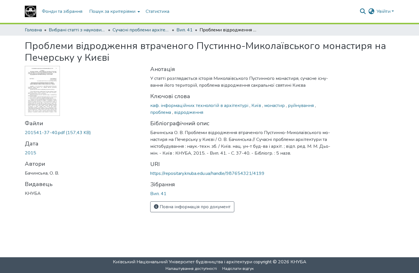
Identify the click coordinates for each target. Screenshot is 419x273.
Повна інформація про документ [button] (194, 207)
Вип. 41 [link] (184, 30)
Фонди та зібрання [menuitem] (62, 11)
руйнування (301, 105)
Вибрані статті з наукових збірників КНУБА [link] (77, 30)
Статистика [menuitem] (157, 11)
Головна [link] (33, 30)
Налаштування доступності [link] (191, 268)
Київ (256, 105)
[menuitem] (114, 11)
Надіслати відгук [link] (238, 268)
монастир (275, 105)
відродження (188, 112)
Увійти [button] (384, 11)
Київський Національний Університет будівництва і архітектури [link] (182, 262)
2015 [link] (30, 153)
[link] (84, 132)
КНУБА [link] (298, 262)
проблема (161, 112)
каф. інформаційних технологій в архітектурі (199, 105)
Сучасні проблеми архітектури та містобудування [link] (141, 30)
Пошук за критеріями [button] (112, 11)
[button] (30, 11)
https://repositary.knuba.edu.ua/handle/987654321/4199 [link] (207, 173)
